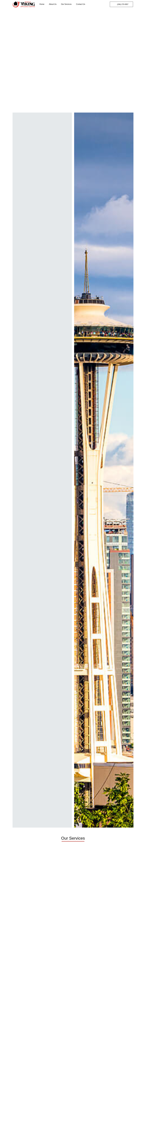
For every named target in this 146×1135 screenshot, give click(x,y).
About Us (52, 4)
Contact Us (80, 4)
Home (41, 4)
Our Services (66, 4)
